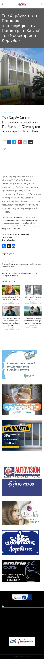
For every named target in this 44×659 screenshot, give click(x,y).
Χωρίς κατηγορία (8, 113)
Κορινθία (10, 254)
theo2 (10, 302)
